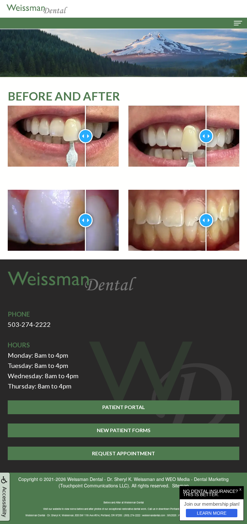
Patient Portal (123, 407)
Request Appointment (123, 453)
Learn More (211, 513)
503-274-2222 (29, 324)
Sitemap (180, 485)
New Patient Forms (124, 430)
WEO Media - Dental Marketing (197, 479)
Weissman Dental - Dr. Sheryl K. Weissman (111, 479)
